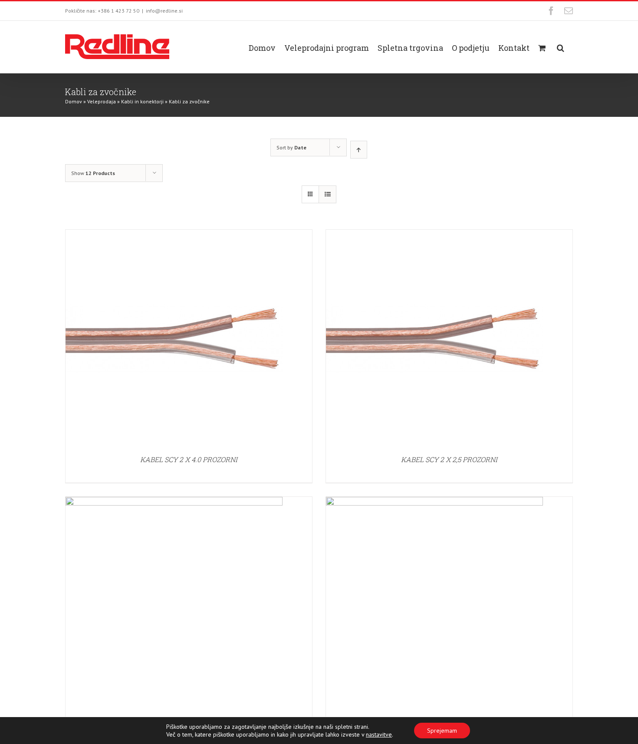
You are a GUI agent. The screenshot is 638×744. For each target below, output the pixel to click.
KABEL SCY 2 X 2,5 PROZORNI (449, 459)
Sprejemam (442, 730)
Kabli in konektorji (142, 101)
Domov (73, 101)
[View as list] (327, 194)
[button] (560, 47)
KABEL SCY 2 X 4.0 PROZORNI (188, 459)
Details (174, 340)
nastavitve (379, 734)
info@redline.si (164, 10)
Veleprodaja (101, 101)
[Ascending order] (358, 150)
